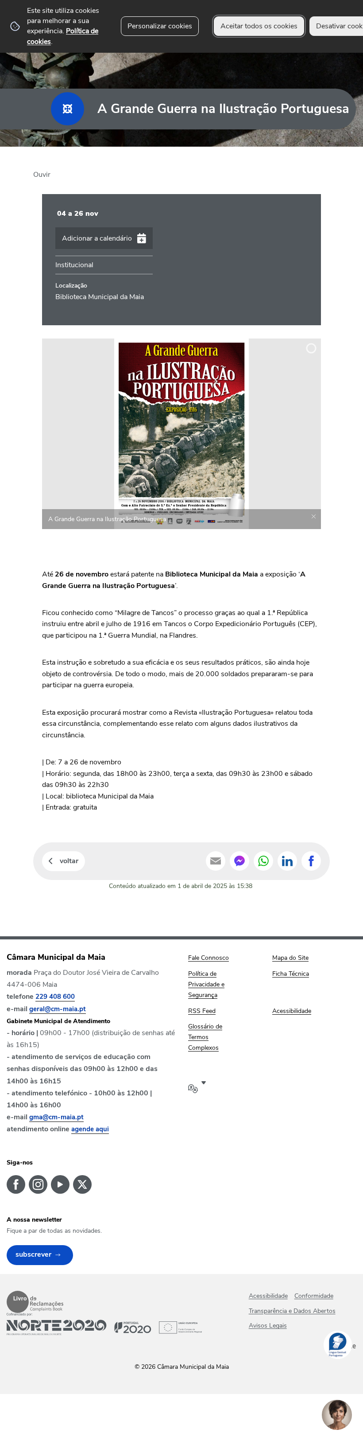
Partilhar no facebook (311, 861)
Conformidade (313, 1296)
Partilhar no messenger (239, 861)
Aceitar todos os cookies (258, 26)
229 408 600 (55, 996)
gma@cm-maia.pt (56, 1117)
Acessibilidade (268, 1296)
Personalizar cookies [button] (159, 26)
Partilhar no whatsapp (263, 861)
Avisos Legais (268, 1325)
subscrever (33, 1254)
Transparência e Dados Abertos (292, 1311)
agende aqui (90, 1129)
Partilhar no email (215, 861)
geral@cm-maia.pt (57, 1009)
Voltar (69, 861)
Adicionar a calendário (97, 238)
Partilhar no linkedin (287, 861)
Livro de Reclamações (35, 1302)
